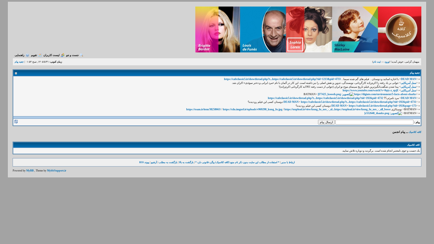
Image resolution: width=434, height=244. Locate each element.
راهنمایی (19, 55)
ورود (386, 61)
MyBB (30, 170)
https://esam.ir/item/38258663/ (203, 109)
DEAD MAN (408, 79)
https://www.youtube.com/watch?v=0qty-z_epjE (371, 90)
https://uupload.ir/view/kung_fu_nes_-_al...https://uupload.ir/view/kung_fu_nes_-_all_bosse (337, 109)
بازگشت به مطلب (168, 162)
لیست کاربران (51, 55)
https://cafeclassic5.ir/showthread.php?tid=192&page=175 (382, 105)
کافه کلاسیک (415, 132)
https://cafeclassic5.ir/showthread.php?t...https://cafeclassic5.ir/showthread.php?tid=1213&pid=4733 (282, 79)
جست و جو (72, 55)
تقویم (34, 55)
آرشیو (154, 162)
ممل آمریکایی (408, 82)
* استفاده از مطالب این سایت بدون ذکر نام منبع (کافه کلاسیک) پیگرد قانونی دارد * (237, 162)
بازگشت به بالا (186, 162)
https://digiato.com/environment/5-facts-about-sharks (385, 94)
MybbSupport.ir (56, 170)
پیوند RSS (144, 162)
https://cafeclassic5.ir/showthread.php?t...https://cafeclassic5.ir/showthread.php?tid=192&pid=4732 (325, 98)
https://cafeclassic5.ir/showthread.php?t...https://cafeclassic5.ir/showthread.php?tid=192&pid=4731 (358, 101)
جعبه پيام (19, 61)
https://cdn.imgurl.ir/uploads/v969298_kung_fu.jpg (252, 109)
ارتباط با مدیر (288, 162)
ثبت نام (377, 61)
